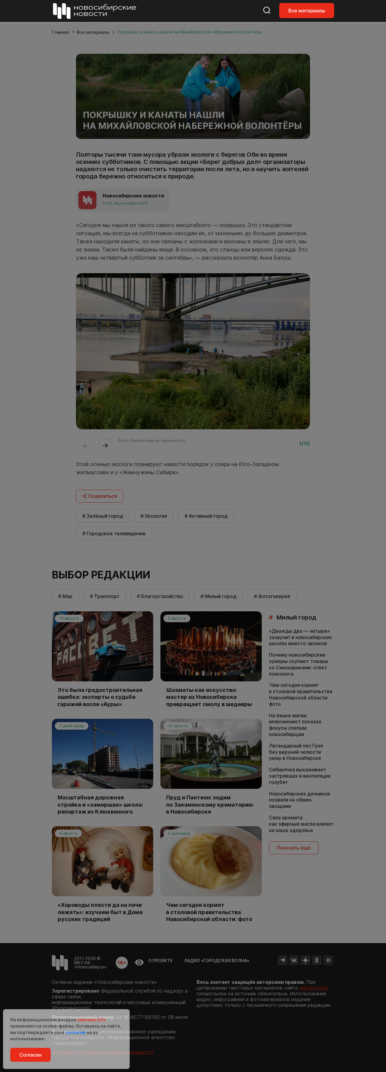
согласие (75, 1032)
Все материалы (306, 11)
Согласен (30, 1055)
